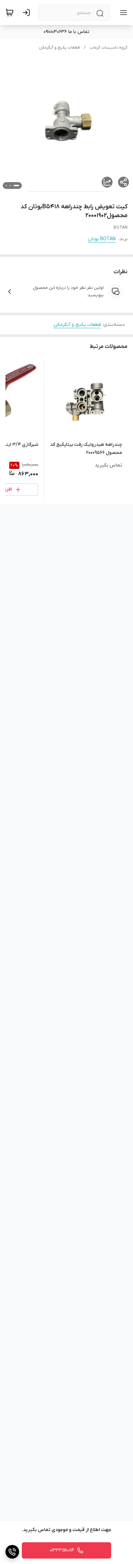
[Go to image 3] (6, 185)
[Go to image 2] (10, 185)
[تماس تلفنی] (12, 1552)
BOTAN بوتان (102, 239)
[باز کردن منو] (122, 12)
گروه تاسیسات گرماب (109, 47)
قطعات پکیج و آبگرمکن (59, 47)
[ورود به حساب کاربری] (27, 12)
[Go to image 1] (16, 185)
